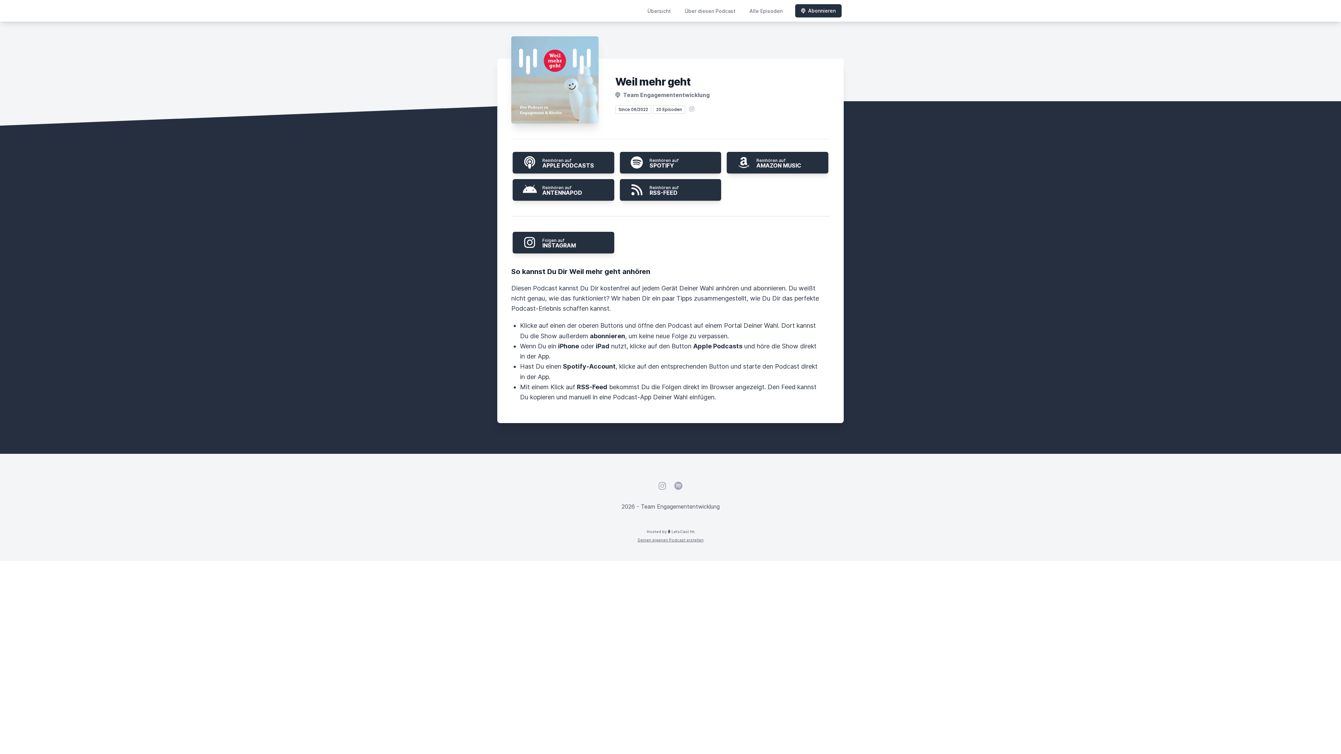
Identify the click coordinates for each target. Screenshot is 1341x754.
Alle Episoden (766, 11)
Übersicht (659, 11)
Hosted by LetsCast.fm (671, 531)
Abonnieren (822, 11)
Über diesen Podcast (710, 11)
